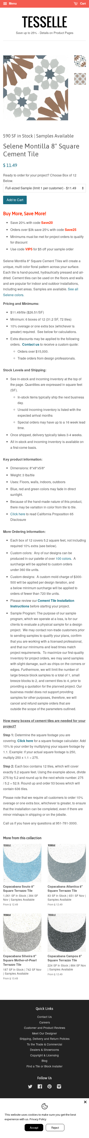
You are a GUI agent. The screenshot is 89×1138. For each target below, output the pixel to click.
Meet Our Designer (44, 1033)
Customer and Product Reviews (44, 1028)
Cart (82, 3)
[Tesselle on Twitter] (30, 1087)
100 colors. (64, 558)
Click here (17, 514)
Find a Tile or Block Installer (44, 1066)
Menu (12, 3)
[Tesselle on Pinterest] (49, 1087)
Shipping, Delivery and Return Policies (45, 1039)
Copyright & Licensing (44, 1055)
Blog (44, 1060)
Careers (44, 1022)
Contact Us (44, 1017)
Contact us (30, 344)
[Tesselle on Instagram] (59, 1087)
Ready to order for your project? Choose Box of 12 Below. (39, 178)
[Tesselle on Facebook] (39, 1087)
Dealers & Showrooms (44, 1049)
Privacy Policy (38, 1119)
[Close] (85, 1102)
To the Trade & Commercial (44, 1044)
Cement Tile (47, 600)
